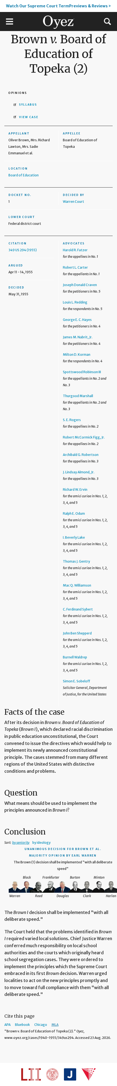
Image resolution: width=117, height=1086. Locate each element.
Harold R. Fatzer (75, 250)
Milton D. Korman (76, 354)
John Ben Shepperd (77, 633)
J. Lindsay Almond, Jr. (78, 472)
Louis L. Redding (75, 302)
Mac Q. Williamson (77, 585)
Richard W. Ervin (75, 489)
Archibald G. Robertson (80, 455)
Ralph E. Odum (74, 513)
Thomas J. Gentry (76, 561)
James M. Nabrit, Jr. (78, 337)
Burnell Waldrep (75, 657)
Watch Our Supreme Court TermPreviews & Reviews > (58, 6)
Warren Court (73, 202)
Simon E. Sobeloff (76, 681)
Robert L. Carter (75, 267)
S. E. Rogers (72, 420)
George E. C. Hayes (77, 320)
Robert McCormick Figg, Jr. (84, 437)
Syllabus (28, 104)
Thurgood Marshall (78, 396)
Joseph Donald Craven (80, 285)
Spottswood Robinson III (82, 372)
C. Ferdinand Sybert (78, 609)
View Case (28, 117)
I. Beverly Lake (74, 537)
